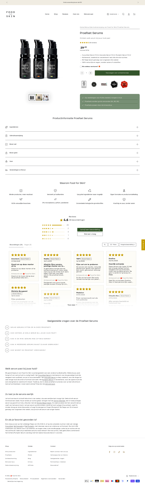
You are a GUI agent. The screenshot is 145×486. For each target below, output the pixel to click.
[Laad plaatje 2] (39, 97)
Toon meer (71, 305)
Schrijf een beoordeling (90, 230)
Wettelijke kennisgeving (15, 481)
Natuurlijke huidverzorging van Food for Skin (101, 27)
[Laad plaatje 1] (32, 97)
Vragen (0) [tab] (27, 244)
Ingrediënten (32, 451)
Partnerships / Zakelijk (58, 462)
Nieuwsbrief (54, 465)
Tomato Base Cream (44, 403)
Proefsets (8, 455)
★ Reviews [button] (143, 245)
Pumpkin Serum (47, 379)
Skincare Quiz (10, 462)
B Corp (30, 462)
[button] (123, 14)
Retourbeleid (24, 478)
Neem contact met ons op (59, 451)
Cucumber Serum (44, 375)
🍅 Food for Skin (15, 475)
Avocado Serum (50, 377)
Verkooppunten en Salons (59, 455)
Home (82, 27)
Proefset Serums (123, 27)
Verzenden (61, 478)
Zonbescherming (11, 458)
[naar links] (7, 2)
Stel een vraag (90, 234)
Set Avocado (18, 426)
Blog (29, 458)
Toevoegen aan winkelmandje (117, 73)
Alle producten (10, 451)
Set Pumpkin (29, 426)
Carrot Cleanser (59, 400)
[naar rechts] (138, 2)
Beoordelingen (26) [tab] (16, 244)
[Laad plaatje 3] (46, 97)
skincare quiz (50, 384)
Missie (30, 455)
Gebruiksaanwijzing (12, 465)
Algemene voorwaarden (48, 478)
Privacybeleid (34, 478)
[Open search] (105, 244)
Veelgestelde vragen (57, 458)
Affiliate (30, 465)
